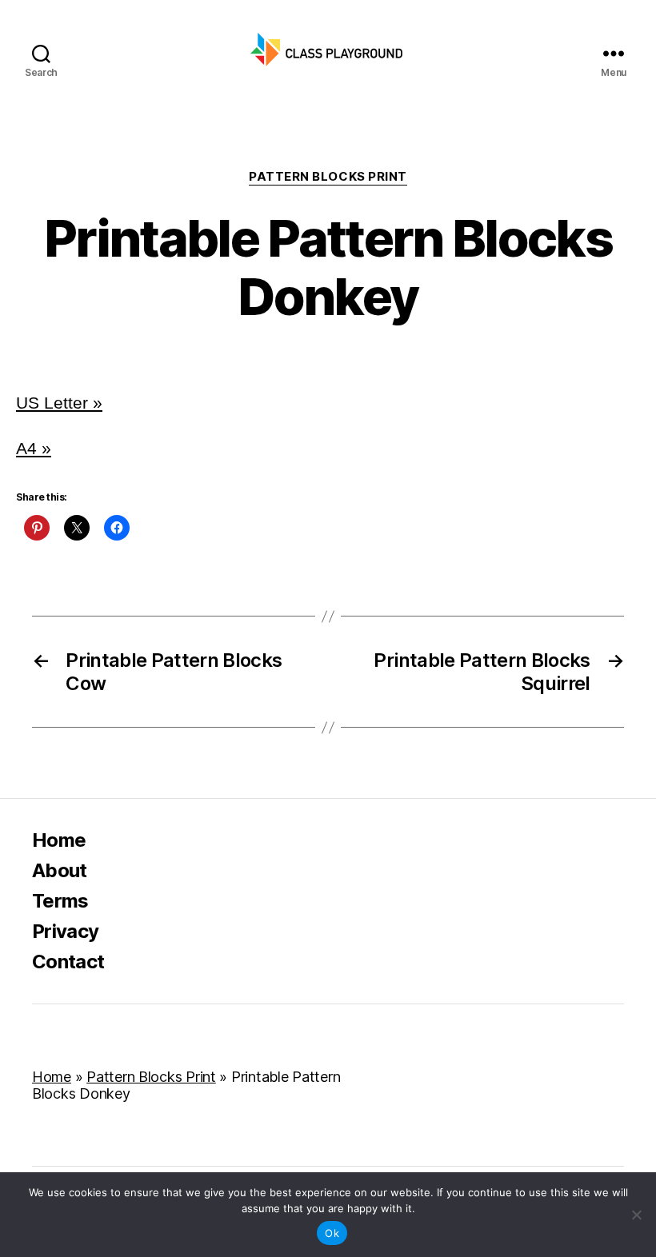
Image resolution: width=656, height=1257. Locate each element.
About (59, 870)
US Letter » (59, 402)
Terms (60, 900)
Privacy (65, 931)
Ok (332, 1233)
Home (59, 840)
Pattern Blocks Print (328, 177)
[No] (636, 1215)
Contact (68, 961)
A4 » (33, 448)
